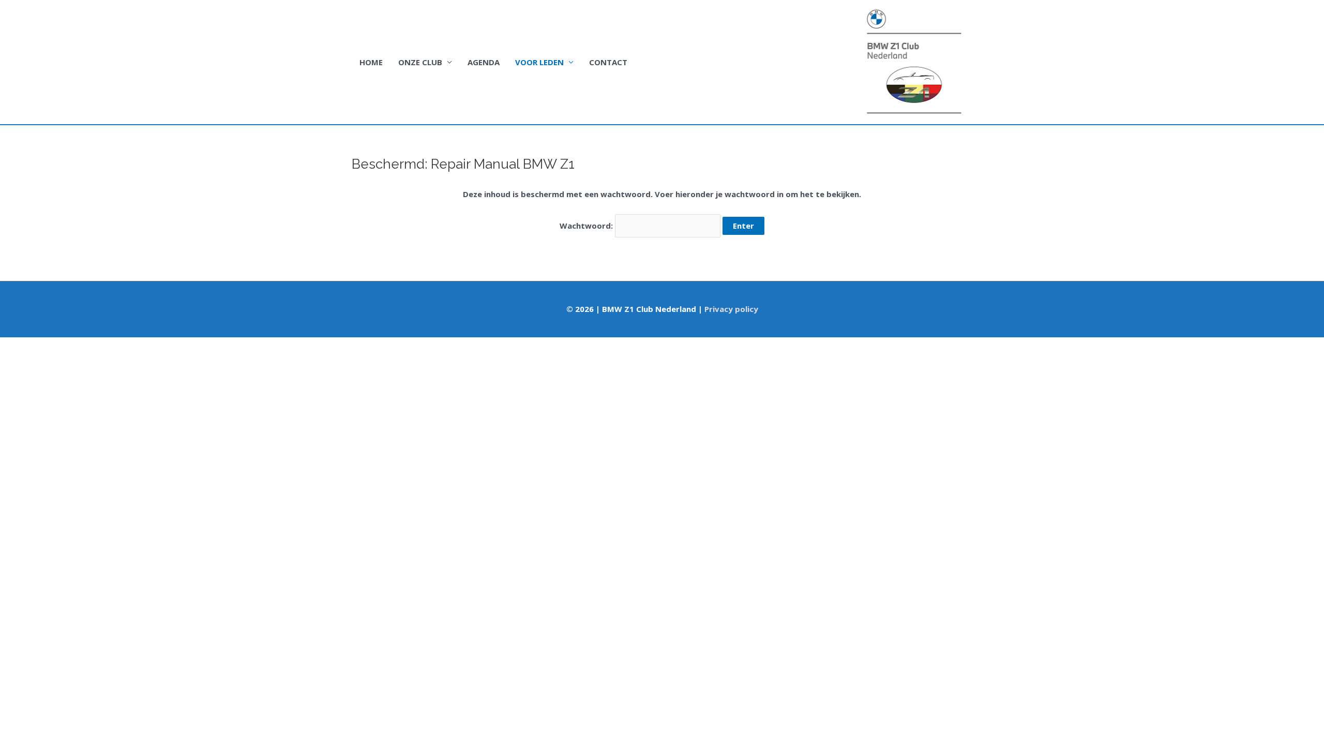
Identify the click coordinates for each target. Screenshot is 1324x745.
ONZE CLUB (420, 62)
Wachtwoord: (587, 225)
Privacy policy (731, 309)
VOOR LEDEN (539, 62)
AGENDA (484, 62)
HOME (371, 62)
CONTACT (608, 62)
